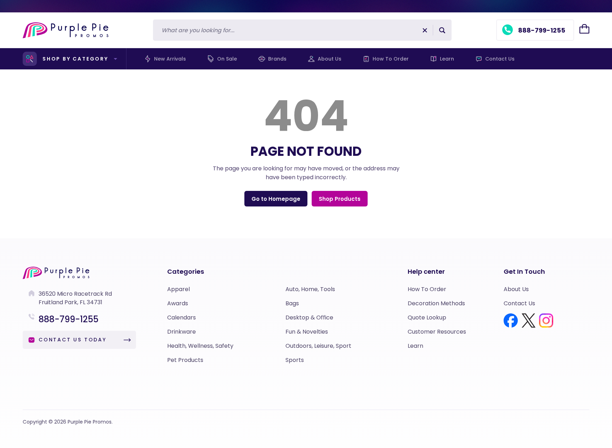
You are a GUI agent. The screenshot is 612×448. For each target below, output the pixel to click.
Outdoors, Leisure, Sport (318, 346)
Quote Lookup (427, 317)
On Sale (227, 58)
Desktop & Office (309, 317)
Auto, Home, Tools (310, 289)
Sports (294, 360)
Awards (177, 303)
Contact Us (500, 58)
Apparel (178, 289)
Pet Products (185, 360)
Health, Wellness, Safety (200, 346)
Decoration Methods (436, 303)
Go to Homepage (275, 199)
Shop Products (340, 199)
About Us (329, 58)
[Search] (442, 30)
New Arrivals (170, 58)
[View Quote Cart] (584, 29)
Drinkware (181, 332)
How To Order (391, 58)
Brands (277, 58)
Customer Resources (437, 332)
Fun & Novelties (306, 332)
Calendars (181, 317)
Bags (292, 303)
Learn (447, 58)
